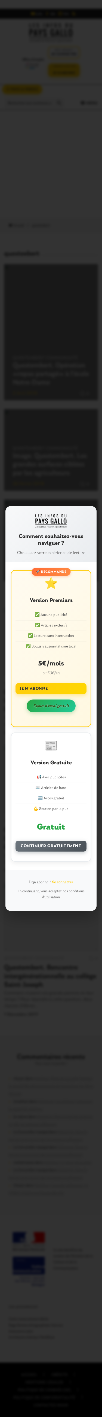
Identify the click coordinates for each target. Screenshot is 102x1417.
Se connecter (62, 882)
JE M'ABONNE (34, 688)
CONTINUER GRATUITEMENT (51, 846)
